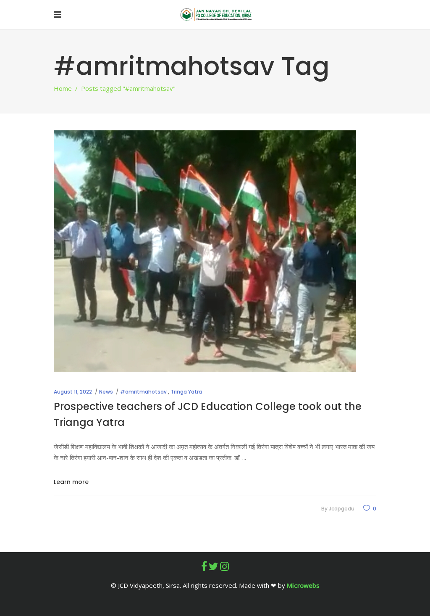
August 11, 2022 (73, 391)
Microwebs (303, 585)
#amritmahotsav (143, 391)
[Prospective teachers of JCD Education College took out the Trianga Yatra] (205, 251)
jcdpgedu (341, 508)
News (106, 391)
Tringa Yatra (186, 391)
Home (63, 88)
